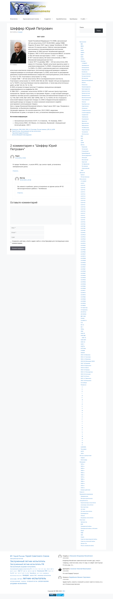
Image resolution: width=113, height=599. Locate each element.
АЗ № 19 (83, 189)
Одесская (84, 162)
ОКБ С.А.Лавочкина (86, 378)
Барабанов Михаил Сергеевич (79, 577)
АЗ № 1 (82, 183)
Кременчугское (86, 93)
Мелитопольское (86, 97)
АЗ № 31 (83, 204)
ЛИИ (20, 129)
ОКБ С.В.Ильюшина (86, 380)
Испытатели (14, 19)
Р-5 (52, 571)
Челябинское (85, 127)
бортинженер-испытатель (16, 575)
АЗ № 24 (83, 198)
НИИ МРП (83, 339)
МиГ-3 (52, 569)
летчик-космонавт (15, 581)
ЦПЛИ (82, 142)
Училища (83, 61)
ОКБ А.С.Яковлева (85, 359)
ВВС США (83, 316)
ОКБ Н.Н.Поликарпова (87, 372)
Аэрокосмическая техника (31, 19)
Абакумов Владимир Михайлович (81, 556)
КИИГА (82, 52)
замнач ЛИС (33, 575)
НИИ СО (83, 342)
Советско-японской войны (88, 541)
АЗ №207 (83, 254)
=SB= (63, 591)
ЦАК (82, 138)
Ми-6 (45, 569)
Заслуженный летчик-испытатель (31, 131)
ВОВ (82, 524)
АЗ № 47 (83, 213)
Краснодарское (86, 89)
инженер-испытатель (44, 575)
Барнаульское (85, 69)
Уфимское (84, 121)
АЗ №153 (83, 243)
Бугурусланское (86, 76)
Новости (82, 492)
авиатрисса (46, 573)
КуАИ (82, 54)
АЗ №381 (83, 269)
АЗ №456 (83, 282)
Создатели (47, 19)
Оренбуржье (73, 19)
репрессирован (43, 581)
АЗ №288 (83, 258)
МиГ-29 (34, 571)
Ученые (83, 515)
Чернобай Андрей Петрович (20, 133)
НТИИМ (83, 350)
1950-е (82, 472)
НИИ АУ (83, 333)
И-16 (34, 569)
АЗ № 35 (83, 207)
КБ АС (82, 324)
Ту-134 (27, 573)
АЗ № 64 (83, 217)
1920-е (82, 466)
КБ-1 (82, 327)
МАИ (23, 129)
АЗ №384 (83, 271)
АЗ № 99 (83, 230)
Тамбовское (85, 116)
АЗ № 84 (83, 224)
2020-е (83, 487)
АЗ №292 (83, 262)
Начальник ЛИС (42, 571)
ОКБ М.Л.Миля (85, 367)
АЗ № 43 (83, 211)
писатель (23, 581)
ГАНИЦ (82, 318)
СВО (82, 535)
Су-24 (12, 573)
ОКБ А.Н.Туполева (31, 129)
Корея (82, 530)
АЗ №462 (83, 286)
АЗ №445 (83, 279)
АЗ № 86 (83, 226)
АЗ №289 (83, 260)
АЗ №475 (83, 294)
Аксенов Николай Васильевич (80, 569)
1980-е (82, 479)
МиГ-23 (25, 571)
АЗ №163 (83, 247)
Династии (82, 172)
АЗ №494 (83, 299)
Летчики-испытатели (86, 511)
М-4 (42, 569)
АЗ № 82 (83, 222)
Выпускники (83, 41)
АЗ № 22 (83, 194)
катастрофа (13, 578)
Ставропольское (86, 110)
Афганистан (84, 522)
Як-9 (38, 573)
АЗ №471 (83, 290)
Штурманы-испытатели (87, 517)
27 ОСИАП (83, 181)
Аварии (83, 457)
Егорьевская (85, 151)
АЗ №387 (83, 273)
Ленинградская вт (86, 155)
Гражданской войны (86, 526)
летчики (83, 509)
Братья (82, 174)
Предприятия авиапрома (86, 494)
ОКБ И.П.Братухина (86, 365)
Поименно (83, 384)
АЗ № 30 (83, 202)
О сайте (83, 19)
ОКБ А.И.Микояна (85, 354)
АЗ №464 (83, 288)
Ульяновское (85, 119)
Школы (82, 144)
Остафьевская (85, 164)
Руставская (85, 166)
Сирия (82, 537)
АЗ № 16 (83, 185)
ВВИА (82, 46)
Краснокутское (86, 91)
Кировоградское (86, 86)
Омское (84, 101)
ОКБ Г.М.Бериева (85, 363)
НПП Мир (83, 348)
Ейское (84, 82)
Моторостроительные (87, 498)
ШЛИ (53, 129)
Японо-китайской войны (87, 545)
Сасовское (84, 108)
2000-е (83, 483)
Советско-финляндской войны (89, 539)
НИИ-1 (82, 344)
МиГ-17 (15, 571)
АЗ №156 (83, 245)
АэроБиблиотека (61, 19)
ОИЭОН (83, 352)
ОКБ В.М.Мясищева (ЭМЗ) (88, 361)
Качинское (15, 129)
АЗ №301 (83, 267)
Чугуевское (85, 131)
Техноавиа (83, 449)
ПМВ (82, 532)
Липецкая (84, 157)
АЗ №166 (83, 249)
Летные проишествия (85, 455)
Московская (85, 159)
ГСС (82, 322)
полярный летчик (32, 581)
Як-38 (41, 573)
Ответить (15, 171)
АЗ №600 (83, 305)
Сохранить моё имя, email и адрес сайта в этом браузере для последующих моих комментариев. (40, 242)
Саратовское (85, 106)
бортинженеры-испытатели (88, 502)
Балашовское (85, 67)
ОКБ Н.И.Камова (85, 369)
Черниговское (85, 129)
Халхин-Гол (84, 543)
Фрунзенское (85, 123)
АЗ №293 (83, 264)
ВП (11, 556)
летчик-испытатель (34, 578)
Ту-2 (16, 573)
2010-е (82, 485)
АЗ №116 (83, 232)
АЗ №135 (83, 241)
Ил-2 (36, 569)
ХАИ (82, 136)
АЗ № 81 (83, 219)
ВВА (82, 44)
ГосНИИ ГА (84, 320)
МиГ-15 (11, 571)
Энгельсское (85, 134)
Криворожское (86, 95)
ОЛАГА (82, 59)
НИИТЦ (83, 346)
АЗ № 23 (83, 196)
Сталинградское (86, 112)
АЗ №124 (83, 234)
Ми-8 (48, 569)
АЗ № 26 (83, 200)
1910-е (82, 464)
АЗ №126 (83, 239)
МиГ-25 (30, 571)
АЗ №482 (83, 297)
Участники (82, 520)
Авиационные (84, 496)
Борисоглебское (86, 74)
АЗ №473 (83, 292)
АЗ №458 (83, 284)
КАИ (82, 48)
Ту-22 (22, 573)
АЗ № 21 (83, 192)
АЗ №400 (83, 275)
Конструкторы (84, 507)
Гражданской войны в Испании (89, 528)
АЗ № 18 (83, 187)
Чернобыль (33, 573)
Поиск (82, 27)
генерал (25, 575)
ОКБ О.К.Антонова (85, 374)
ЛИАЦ (82, 329)
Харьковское (85, 125)
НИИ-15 (84, 337)
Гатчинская (85, 149)
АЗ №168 (83, 252)
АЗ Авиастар (84, 307)
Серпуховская (85, 168)
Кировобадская (86, 153)
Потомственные (41, 129)
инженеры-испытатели (87, 505)
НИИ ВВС (83, 335)
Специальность (84, 500)
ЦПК (48, 129)
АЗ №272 (83, 256)
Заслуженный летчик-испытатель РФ (27, 564)
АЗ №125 (83, 237)
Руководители (84, 513)
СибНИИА (83, 447)
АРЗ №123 (83, 312)
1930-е (82, 468)
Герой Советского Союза (37, 556)
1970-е (82, 477)
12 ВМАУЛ (84, 63)
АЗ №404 (83, 277)
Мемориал (82, 462)
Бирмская (84, 147)
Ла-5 (39, 569)
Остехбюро (84, 382)
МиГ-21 (20, 571)
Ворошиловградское (87, 80)
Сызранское (85, 114)
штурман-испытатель (18, 583)
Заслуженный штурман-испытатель (23, 567)
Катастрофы (84, 459)
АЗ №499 (83, 301)
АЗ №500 (83, 303)
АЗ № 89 (83, 228)
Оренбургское (86, 104)
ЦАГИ (82, 451)
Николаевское (86, 99)
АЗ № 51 (83, 215)
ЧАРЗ (82, 453)
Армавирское (85, 65)
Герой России (16, 131)
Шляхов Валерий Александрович (22, 134)
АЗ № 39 (83, 209)
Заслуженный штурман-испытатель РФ (21, 569)
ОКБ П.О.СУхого (85, 376)
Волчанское (85, 78)
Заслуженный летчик (16, 558)
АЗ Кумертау (84, 309)
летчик (19, 579)
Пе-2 (49, 571)
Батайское (84, 71)
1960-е (82, 474)
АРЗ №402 (83, 314)
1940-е (82, 470)
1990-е (82, 481)
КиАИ (82, 50)
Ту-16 (19, 573)
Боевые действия (85, 489)
